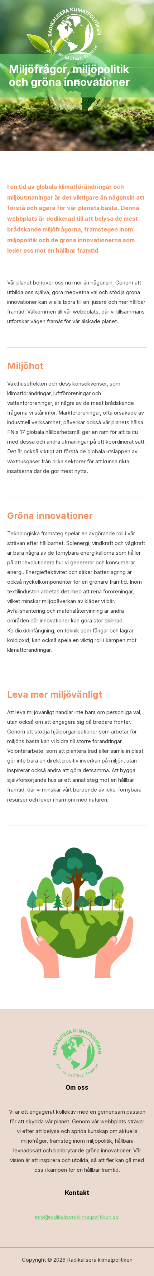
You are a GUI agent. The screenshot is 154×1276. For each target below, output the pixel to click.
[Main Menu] (77, 81)
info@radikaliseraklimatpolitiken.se (77, 1217)
